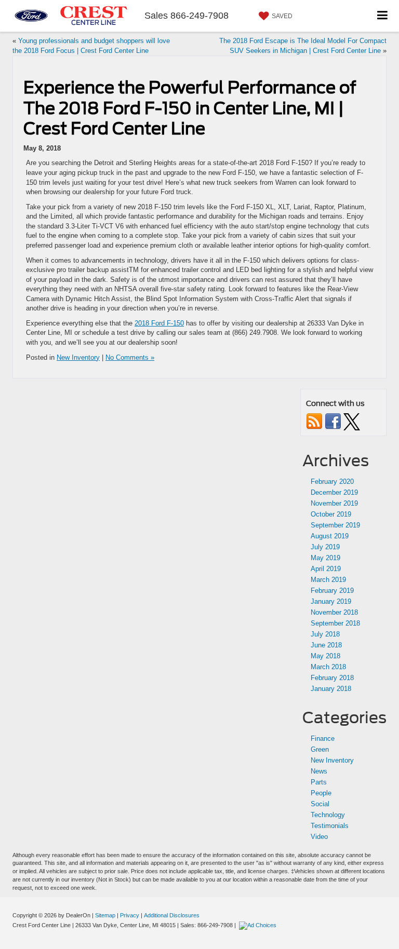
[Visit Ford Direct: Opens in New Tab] (259, 925)
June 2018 (326, 645)
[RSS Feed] (314, 421)
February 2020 (332, 481)
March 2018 (328, 667)
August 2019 (330, 536)
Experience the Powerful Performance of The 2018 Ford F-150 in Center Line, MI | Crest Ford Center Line (189, 108)
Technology (328, 815)
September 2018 (335, 623)
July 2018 (325, 634)
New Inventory (78, 357)
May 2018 (325, 656)
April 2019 (326, 569)
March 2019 (328, 580)
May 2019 (325, 558)
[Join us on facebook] (333, 421)
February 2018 (332, 678)
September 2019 (335, 525)
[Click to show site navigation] (382, 16)
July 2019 (325, 547)
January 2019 (331, 601)
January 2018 (331, 689)
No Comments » (129, 357)
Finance (323, 738)
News (319, 771)
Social (320, 804)
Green (320, 749)
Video (319, 836)
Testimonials (330, 826)
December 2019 (334, 492)
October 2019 (331, 514)
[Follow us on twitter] (351, 421)
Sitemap (105, 915)
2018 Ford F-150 (159, 323)
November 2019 (334, 503)
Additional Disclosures (172, 915)
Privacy (129, 915)
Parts (319, 782)
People (321, 793)
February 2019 (332, 590)
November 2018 (334, 612)
